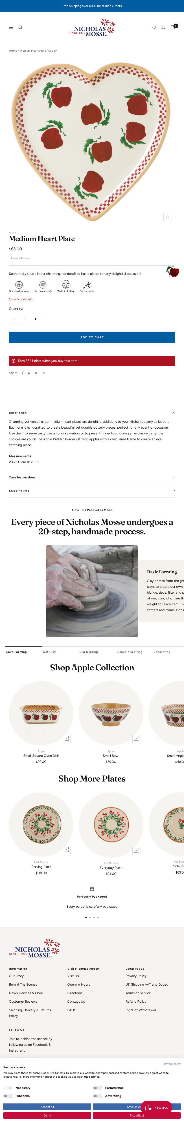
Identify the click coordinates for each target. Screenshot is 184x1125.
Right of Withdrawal (141, 1010)
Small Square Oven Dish (41, 754)
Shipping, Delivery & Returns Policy (30, 1013)
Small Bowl (111, 754)
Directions (74, 993)
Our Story (16, 976)
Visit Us (73, 976)
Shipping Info (19, 490)
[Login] (163, 27)
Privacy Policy (136, 976)
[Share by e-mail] (43, 373)
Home (13, 50)
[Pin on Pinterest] (29, 373)
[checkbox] (7, 1088)
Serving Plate (41, 865)
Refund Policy (136, 1002)
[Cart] (173, 27)
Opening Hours (78, 984)
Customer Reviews (23, 1002)
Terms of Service (138, 993)
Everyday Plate (111, 866)
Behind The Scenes (23, 984)
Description (18, 412)
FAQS (71, 1010)
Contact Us (76, 1002)
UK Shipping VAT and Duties (147, 984)
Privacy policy (172, 1064)
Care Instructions (22, 477)
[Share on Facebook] (23, 373)
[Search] (20, 27)
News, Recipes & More (26, 993)
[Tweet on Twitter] (36, 373)
